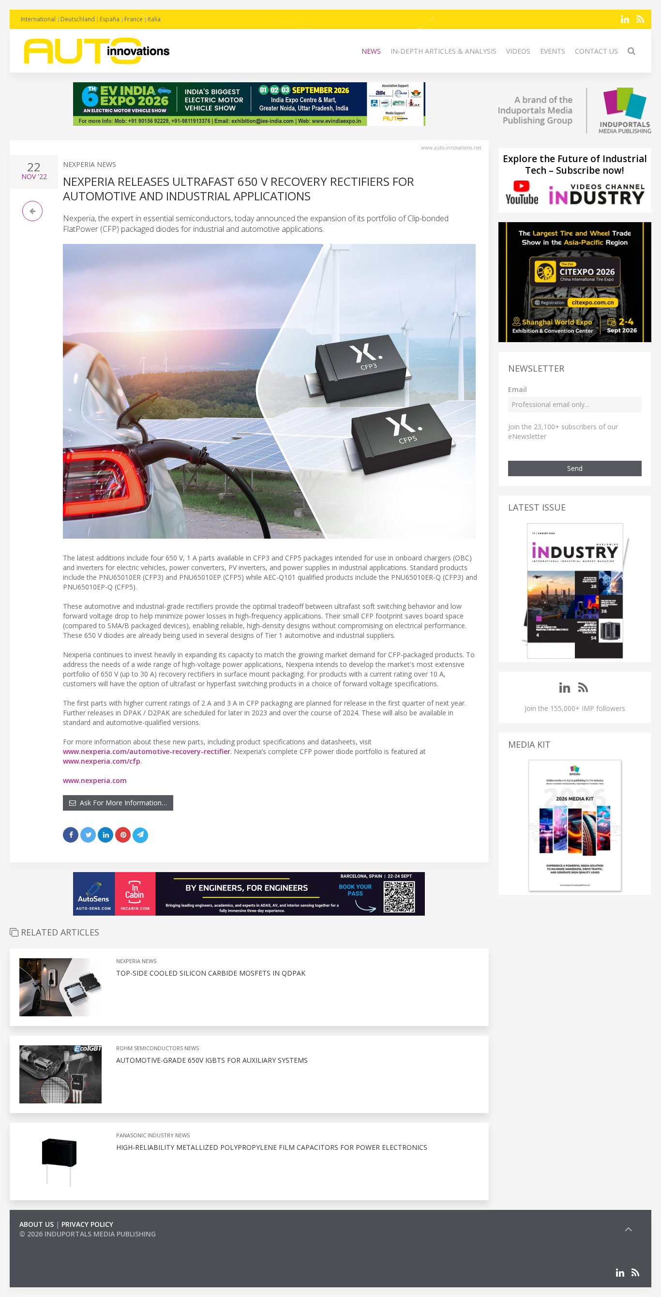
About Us (36, 1224)
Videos (518, 51)
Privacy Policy (87, 1224)
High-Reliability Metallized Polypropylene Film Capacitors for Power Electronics (271, 1147)
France (133, 19)
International (38, 19)
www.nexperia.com (95, 780)
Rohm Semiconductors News (157, 1048)
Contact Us (596, 51)
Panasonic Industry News (153, 1135)
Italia (154, 19)
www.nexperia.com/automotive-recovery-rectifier (146, 751)
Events (552, 51)
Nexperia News (89, 164)
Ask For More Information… (121, 802)
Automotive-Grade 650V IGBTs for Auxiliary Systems (212, 1060)
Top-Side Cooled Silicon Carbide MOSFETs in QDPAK (210, 973)
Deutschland (77, 19)
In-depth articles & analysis (443, 51)
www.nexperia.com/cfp (101, 761)
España (110, 19)
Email (517, 389)
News (371, 51)
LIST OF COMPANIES (52, 1243)
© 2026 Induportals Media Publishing (87, 1233)
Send (575, 468)
